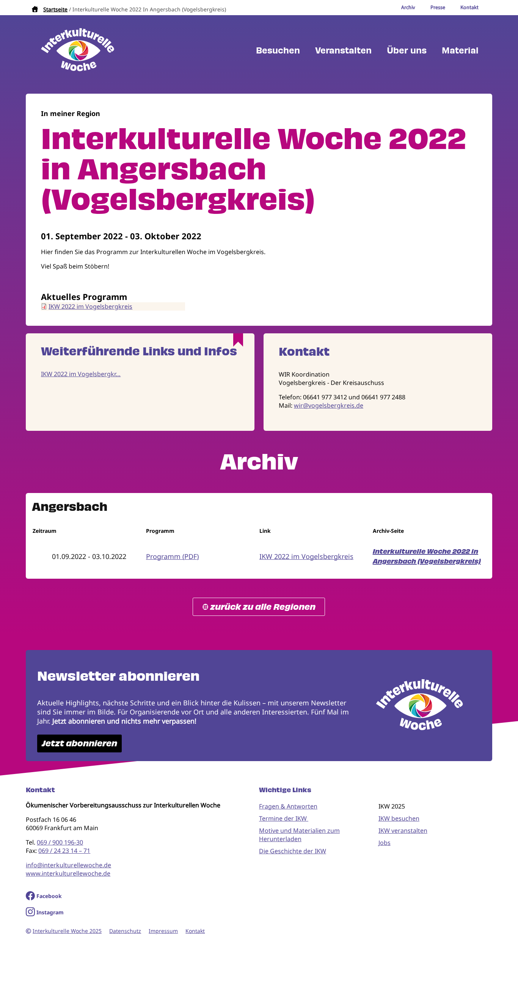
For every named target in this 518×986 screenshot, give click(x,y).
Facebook (49, 896)
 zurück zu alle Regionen (259, 607)
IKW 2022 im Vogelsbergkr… (81, 374)
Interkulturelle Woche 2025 (67, 930)
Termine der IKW (283, 818)
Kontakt (195, 930)
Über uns (407, 51)
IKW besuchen (398, 818)
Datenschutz (125, 930)
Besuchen (278, 51)
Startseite (55, 9)
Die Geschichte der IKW (292, 851)
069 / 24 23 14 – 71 (64, 850)
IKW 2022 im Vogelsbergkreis (90, 306)
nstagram (51, 912)
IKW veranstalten (402, 830)
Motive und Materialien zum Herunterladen (299, 834)
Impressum (163, 930)
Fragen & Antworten (288, 806)
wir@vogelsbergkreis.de (328, 405)
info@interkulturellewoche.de (68, 865)
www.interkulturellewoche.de (68, 873)
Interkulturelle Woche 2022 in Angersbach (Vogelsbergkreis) (427, 556)
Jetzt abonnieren (79, 743)
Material (460, 51)
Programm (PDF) (172, 556)
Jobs (384, 842)
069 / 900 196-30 (60, 842)
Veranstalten (343, 51)
